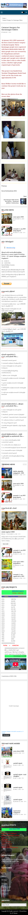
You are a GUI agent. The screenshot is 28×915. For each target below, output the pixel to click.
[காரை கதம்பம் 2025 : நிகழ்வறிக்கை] (7, 564)
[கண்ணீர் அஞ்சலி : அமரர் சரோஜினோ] (7, 776)
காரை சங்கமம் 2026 (18, 496)
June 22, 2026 (17, 498)
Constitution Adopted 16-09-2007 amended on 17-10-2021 (13, 732)
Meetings (4, 880)
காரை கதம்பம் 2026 (18, 217)
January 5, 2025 (18, 578)
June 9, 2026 (18, 765)
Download (6, 735)
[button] (2, 12)
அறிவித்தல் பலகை (6, 887)
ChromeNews (23, 911)
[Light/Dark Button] (22, 12)
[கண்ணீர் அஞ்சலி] (7, 764)
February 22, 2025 (19, 565)
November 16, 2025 (19, 219)
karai (4, 534)
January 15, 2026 (19, 814)
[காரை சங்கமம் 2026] (7, 497)
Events (4, 873)
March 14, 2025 (18, 232)
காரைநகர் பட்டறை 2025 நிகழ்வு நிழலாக (19, 229)
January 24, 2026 (19, 801)
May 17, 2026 (18, 778)
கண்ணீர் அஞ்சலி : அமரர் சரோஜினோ (19, 775)
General (4, 876)
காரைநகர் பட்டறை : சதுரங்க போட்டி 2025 (18, 575)
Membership (10, 248)
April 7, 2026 (18, 789)
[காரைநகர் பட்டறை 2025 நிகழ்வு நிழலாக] (7, 230)
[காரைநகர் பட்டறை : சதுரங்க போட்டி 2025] (7, 576)
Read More (5, 544)
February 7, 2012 (7, 32)
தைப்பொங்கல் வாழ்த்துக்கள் (17, 811)
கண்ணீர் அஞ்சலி (17, 763)
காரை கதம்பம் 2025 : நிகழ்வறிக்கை (18, 562)
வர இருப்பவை (5, 894)
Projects (4, 883)
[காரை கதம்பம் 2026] (7, 218)
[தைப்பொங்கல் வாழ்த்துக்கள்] (7, 812)
